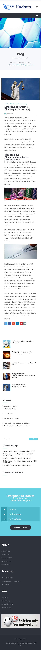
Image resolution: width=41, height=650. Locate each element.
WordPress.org (6, 607)
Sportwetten (5, 584)
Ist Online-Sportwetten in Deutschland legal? (17, 458)
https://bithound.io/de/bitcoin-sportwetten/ (16, 426)
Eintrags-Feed (5, 601)
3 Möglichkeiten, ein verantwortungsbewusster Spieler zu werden (23, 375)
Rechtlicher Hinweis (30, 643)
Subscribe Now (20, 527)
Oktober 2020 (5, 564)
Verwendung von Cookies (21, 645)
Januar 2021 (5, 554)
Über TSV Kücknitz (11, 643)
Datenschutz (20, 643)
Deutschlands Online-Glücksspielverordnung (17, 465)
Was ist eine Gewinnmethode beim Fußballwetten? (19, 451)
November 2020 (6, 561)
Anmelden (4, 597)
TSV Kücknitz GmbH (21, 639)
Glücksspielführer (6, 578)
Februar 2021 (5, 551)
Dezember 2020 (6, 558)
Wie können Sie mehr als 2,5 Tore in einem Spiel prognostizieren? (18, 454)
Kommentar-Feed (7, 604)
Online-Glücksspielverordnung (15, 104)
